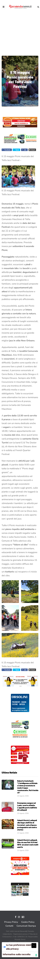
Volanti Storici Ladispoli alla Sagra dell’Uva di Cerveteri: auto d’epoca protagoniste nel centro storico (27, 825)
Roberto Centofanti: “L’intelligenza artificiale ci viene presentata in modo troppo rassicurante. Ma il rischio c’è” (27, 787)
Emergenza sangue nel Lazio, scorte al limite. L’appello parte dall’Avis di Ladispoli (27, 806)
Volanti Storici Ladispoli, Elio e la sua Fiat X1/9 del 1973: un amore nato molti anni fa (27, 843)
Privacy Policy (11, 922)
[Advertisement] (20, 31)
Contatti (9, 925)
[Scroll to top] (33, 945)
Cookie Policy (27, 922)
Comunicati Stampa (26, 925)
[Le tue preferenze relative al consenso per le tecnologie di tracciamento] (36, 955)
